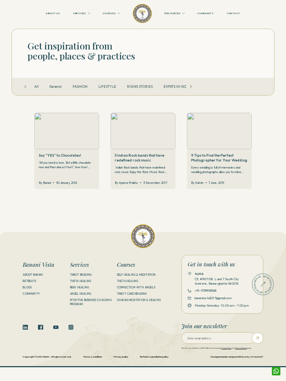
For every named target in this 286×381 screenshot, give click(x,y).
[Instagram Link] (71, 327)
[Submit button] (257, 338)
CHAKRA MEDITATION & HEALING (139, 300)
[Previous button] (25, 86)
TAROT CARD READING (132, 293)
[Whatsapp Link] (276, 371)
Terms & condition (92, 356)
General (56, 86)
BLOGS (27, 287)
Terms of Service (241, 348)
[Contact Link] (263, 284)
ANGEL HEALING (81, 293)
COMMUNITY (205, 13)
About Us (53, 13)
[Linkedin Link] (25, 327)
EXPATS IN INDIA (176, 86)
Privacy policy (121, 356)
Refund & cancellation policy (154, 356)
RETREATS (29, 281)
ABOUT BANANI (33, 274)
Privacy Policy (226, 348)
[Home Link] (142, 13)
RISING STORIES (140, 86)
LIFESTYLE (107, 86)
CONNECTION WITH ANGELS (136, 287)
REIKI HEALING (79, 287)
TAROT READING (81, 274)
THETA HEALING (81, 281)
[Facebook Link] (40, 327)
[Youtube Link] (55, 327)
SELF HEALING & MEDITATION (136, 274)
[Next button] (191, 86)
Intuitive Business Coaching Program (91, 302)
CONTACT (233, 13)
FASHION (80, 86)
